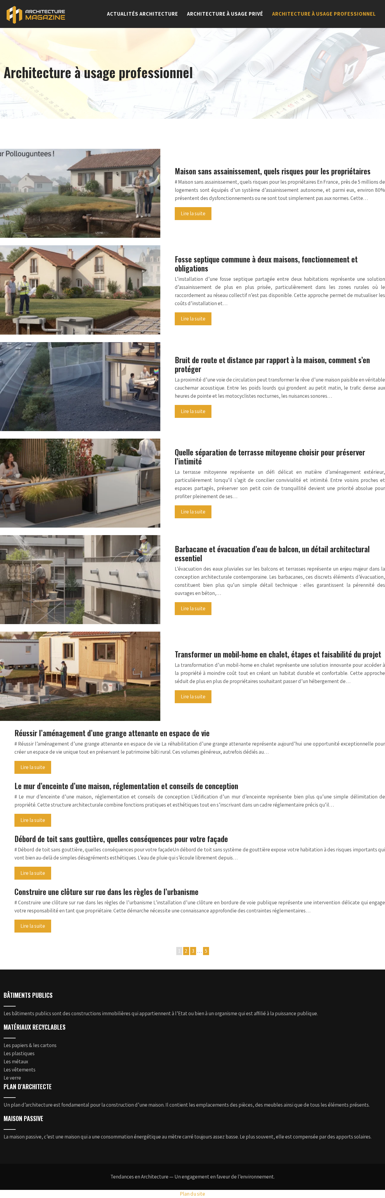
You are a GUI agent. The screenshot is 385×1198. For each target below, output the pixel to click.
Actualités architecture (142, 14)
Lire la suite (193, 213)
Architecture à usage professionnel (324, 14)
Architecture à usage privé (225, 14)
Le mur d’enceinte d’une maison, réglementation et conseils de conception (126, 785)
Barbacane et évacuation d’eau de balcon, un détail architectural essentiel (272, 553)
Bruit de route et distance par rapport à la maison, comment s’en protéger (272, 364)
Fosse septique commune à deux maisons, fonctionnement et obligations (266, 263)
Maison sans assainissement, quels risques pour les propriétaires (273, 170)
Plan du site (192, 1193)
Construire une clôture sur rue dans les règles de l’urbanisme (106, 891)
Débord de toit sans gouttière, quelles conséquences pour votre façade (121, 838)
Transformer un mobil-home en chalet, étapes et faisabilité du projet (278, 654)
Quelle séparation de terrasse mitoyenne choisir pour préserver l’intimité (270, 456)
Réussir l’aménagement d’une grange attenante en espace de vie (112, 732)
